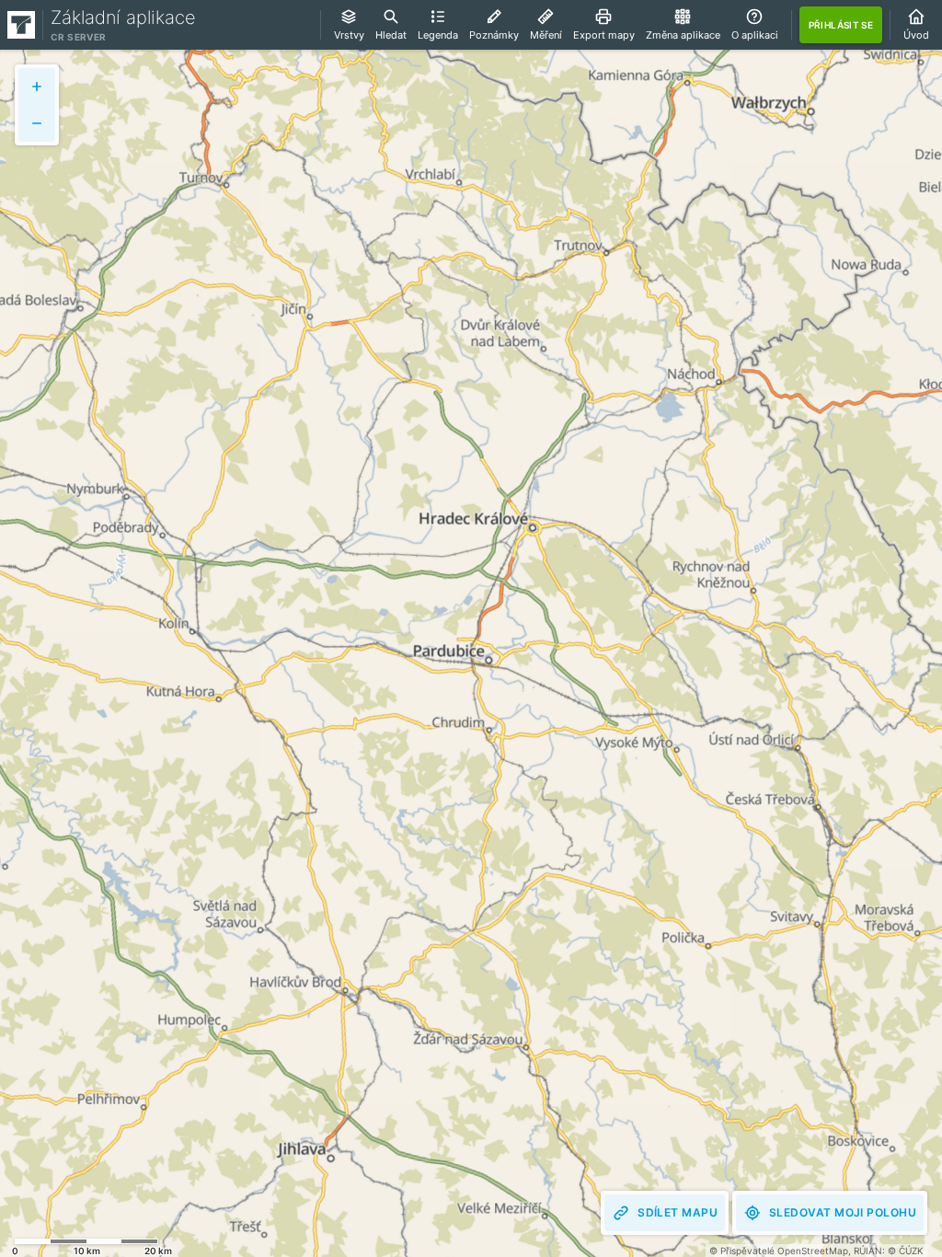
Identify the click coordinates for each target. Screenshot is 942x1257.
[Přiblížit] (36, 86)
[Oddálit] (36, 123)
